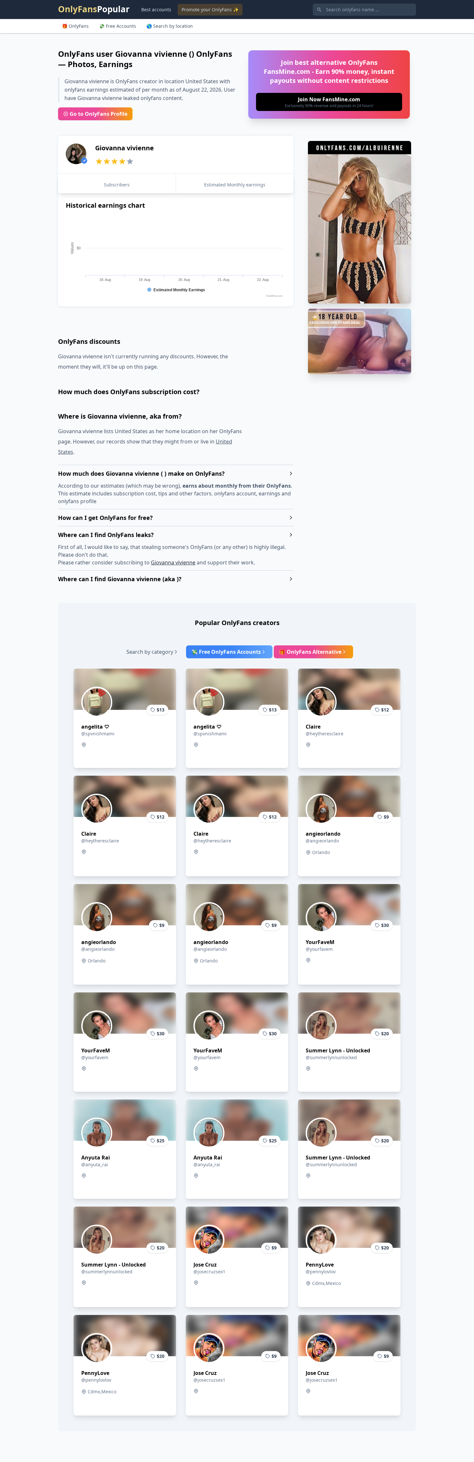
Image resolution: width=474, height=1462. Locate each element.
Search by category (149, 651)
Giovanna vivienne (173, 562)
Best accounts (156, 9)
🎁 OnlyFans (75, 26)
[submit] (329, 102)
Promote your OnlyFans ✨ (210, 9)
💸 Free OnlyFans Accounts (226, 651)
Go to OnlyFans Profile (98, 113)
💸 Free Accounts (117, 26)
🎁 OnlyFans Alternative (310, 651)
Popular (94, 9)
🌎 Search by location (169, 26)
